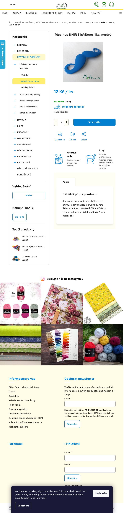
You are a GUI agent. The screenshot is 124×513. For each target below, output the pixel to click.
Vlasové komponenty (29, 100)
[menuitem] (5, 13)
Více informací (38, 498)
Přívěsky (24, 75)
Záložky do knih (28, 87)
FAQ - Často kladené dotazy (24, 387)
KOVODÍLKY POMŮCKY (29, 57)
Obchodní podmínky (20, 413)
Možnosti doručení (73, 106)
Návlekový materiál (28, 106)
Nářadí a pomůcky (28, 113)
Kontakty (14, 396)
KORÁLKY (22, 45)
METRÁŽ (21, 120)
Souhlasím (101, 493)
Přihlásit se (72, 424)
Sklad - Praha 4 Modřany (22, 400)
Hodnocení (15, 404)
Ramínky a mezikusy (30, 81)
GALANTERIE (24, 138)
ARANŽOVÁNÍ (24, 144)
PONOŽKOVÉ (24, 174)
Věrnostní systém (18, 426)
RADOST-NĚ (23, 162)
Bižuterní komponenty (30, 94)
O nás (12, 391)
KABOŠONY (23, 51)
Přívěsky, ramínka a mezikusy (28, 66)
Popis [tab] (65, 182)
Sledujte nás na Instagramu (65, 279)
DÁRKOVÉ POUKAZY (27, 168)
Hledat (29, 195)
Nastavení (23, 505)
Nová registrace (73, 485)
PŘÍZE (20, 126)
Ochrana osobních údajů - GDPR (26, 418)
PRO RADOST (24, 156)
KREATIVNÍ (22, 132)
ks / (19, 216)
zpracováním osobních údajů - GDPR (81, 413)
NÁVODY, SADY (24, 150)
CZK (10, 4)
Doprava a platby (18, 409)
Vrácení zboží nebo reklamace (25, 422)
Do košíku (96, 122)
